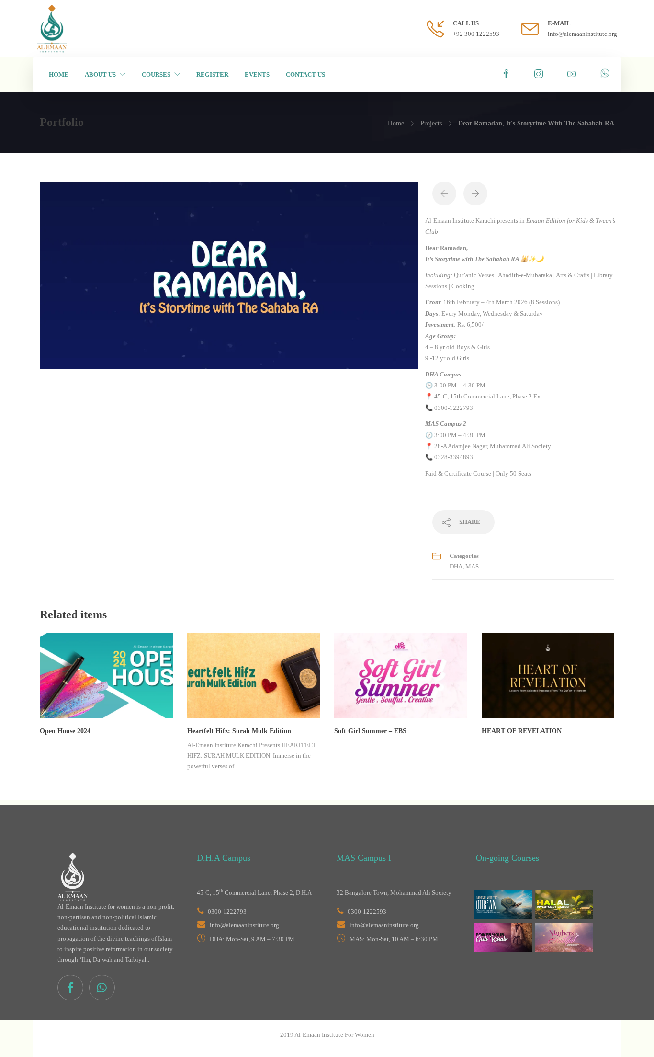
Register (212, 74)
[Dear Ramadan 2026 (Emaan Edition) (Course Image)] (229, 274)
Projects (431, 123)
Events (257, 74)
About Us (100, 74)
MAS (472, 566)
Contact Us (305, 74)
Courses (156, 74)
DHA (456, 566)
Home (58, 74)
